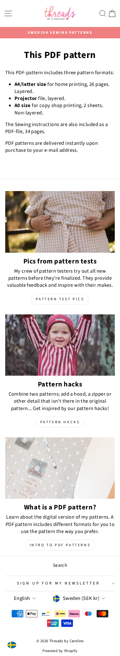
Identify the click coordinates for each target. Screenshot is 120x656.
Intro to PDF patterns (60, 545)
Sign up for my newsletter (58, 583)
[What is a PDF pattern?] (60, 468)
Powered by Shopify (59, 651)
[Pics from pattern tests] (60, 221)
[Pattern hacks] (60, 345)
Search (60, 565)
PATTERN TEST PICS (60, 299)
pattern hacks (60, 422)
